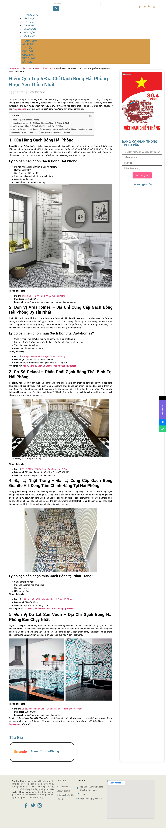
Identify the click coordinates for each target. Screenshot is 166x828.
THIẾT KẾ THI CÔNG (45, 68)
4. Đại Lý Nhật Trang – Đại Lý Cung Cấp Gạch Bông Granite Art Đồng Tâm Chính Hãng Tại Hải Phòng (51, 129)
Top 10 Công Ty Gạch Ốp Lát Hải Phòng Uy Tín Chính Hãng (49, 366)
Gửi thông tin (142, 175)
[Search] (56, 9)
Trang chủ (14, 68)
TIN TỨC (28, 22)
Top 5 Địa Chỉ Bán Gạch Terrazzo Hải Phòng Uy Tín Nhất (49, 608)
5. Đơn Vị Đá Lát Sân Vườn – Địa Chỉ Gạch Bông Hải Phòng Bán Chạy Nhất (40, 132)
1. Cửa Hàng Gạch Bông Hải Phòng (25, 120)
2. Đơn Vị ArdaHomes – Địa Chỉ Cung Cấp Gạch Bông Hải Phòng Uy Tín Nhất (41, 123)
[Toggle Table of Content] (89, 116)
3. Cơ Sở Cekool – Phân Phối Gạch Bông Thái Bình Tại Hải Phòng (37, 126)
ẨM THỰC (29, 18)
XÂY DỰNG (29, 32)
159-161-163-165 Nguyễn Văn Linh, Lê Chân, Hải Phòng (47, 599)
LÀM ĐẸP (29, 36)
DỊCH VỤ (28, 25)
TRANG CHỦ (30, 14)
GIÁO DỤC (29, 29)
